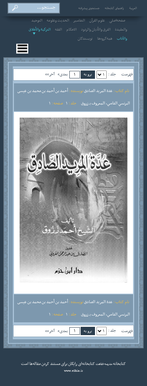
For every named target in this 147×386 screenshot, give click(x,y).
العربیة (133, 8)
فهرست (127, 74)
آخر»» (50, 74)
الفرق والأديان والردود (95, 30)
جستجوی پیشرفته (89, 8)
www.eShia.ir (73, 371)
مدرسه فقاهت (103, 364)
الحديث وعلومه (58, 21)
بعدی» (63, 74)
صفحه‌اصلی (117, 21)
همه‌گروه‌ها (104, 39)
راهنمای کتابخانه (114, 8)
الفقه (58, 30)
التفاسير (79, 21)
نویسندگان (85, 39)
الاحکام (71, 30)
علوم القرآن (97, 21)
